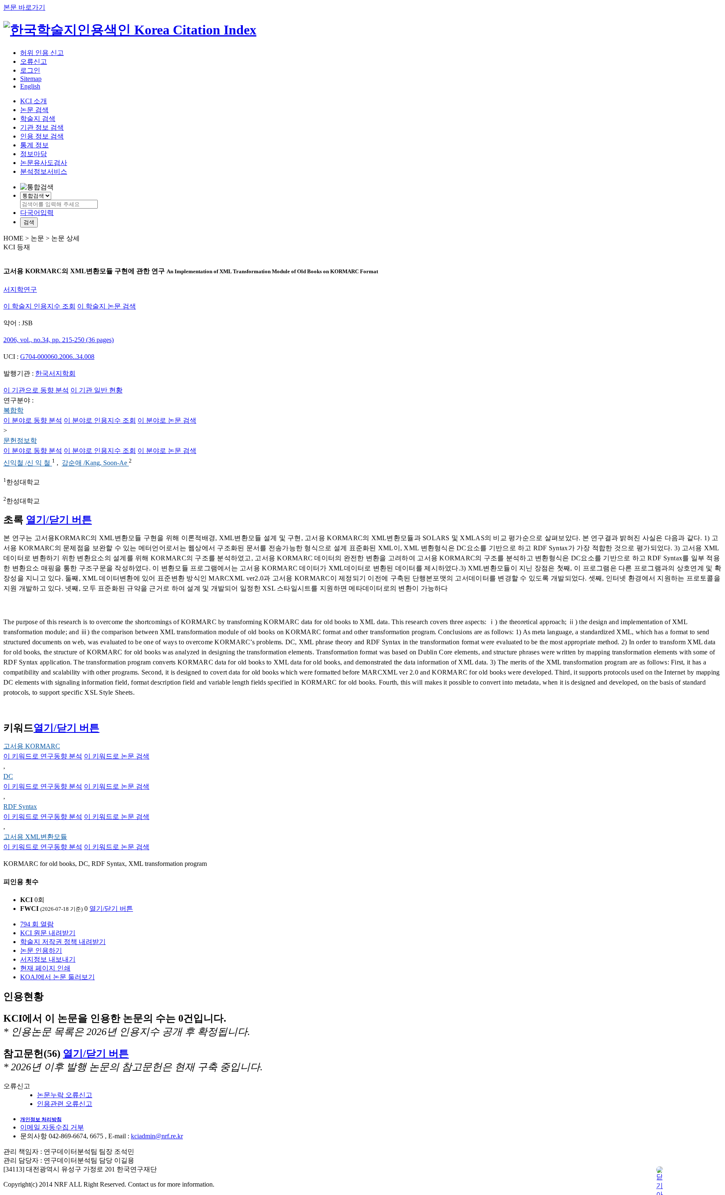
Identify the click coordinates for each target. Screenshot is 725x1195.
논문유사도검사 (43, 162)
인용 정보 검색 (42, 136)
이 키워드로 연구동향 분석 (42, 756)
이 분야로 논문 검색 (167, 420)
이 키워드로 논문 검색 (116, 756)
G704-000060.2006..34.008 (57, 356)
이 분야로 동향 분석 (32, 420)
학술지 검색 (37, 118)
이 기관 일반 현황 (96, 390)
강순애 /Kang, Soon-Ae (95, 463)
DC (8, 776)
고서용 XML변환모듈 (35, 836)
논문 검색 (34, 109)
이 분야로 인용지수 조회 (100, 420)
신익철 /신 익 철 (27, 463)
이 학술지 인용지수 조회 (39, 306)
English (30, 86)
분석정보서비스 (43, 171)
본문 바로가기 (24, 7)
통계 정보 (34, 145)
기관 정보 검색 (42, 127)
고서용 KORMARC (31, 746)
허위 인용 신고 (42, 52)
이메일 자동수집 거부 (52, 1127)
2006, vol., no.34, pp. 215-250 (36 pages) (58, 339)
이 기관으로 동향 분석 (36, 390)
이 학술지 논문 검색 (106, 306)
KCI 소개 (33, 101)
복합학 (13, 410)
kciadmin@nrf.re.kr (157, 1136)
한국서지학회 (55, 373)
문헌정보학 (20, 440)
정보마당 (33, 153)
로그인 (30, 70)
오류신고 (33, 61)
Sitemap (31, 78)
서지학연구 (20, 289)
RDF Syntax (20, 806)
